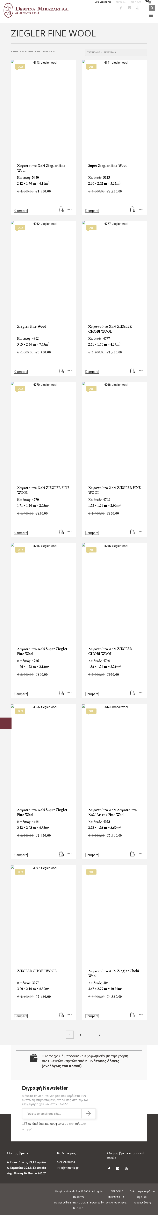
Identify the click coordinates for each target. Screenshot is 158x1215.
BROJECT (79, 1208)
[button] (61, 210)
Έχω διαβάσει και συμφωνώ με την (54, 1126)
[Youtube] (140, 8)
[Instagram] (132, 8)
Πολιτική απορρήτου (142, 1191)
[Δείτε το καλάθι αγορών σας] (149, 2)
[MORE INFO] (70, 210)
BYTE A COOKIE (79, 1202)
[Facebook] (124, 8)
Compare (20, 210)
